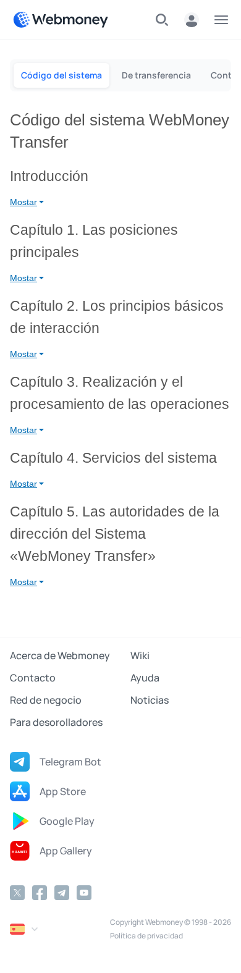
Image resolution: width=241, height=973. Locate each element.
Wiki (140, 655)
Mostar (23, 202)
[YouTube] (84, 892)
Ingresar (191, 20)
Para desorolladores (56, 722)
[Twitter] (17, 892)
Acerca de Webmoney (60, 655)
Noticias (149, 700)
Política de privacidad (146, 935)
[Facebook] (39, 892)
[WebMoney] (60, 20)
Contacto (33, 677)
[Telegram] (61, 892)
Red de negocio (46, 700)
